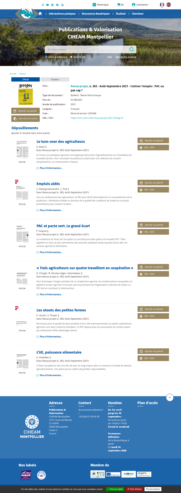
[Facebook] (43, 4)
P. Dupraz (41, 231)
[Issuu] (57, 4)
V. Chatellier (42, 357)
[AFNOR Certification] (26, 475)
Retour (23, 73)
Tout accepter (116, 489)
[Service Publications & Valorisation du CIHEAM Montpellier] (27, 12)
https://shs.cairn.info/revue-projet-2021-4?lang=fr (97, 117)
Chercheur (138, 13)
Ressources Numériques (96, 13)
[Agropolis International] (128, 474)
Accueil (40, 13)
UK (168, 4)
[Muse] (97, 474)
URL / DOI (149, 147)
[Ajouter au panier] (15, 110)
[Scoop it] (52, 4)
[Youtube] (47, 4)
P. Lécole (41, 315)
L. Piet (64, 189)
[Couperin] (144, 474)
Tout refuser (135, 489)
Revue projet (79, 86)
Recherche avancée (126, 56)
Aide (109, 56)
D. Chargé (41, 273)
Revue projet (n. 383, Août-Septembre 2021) (65, 150)
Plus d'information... (51, 168)
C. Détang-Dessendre (47, 189)
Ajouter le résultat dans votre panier (30, 133)
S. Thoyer (52, 315)
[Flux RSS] (62, 4)
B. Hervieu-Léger (57, 273)
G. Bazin (40, 146)
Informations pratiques (62, 13)
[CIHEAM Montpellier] (32, 426)
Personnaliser (153, 489)
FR (161, 4)
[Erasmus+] (113, 474)
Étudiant (121, 13)
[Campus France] (41, 475)
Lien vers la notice (27, 118)
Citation (55, 79)
